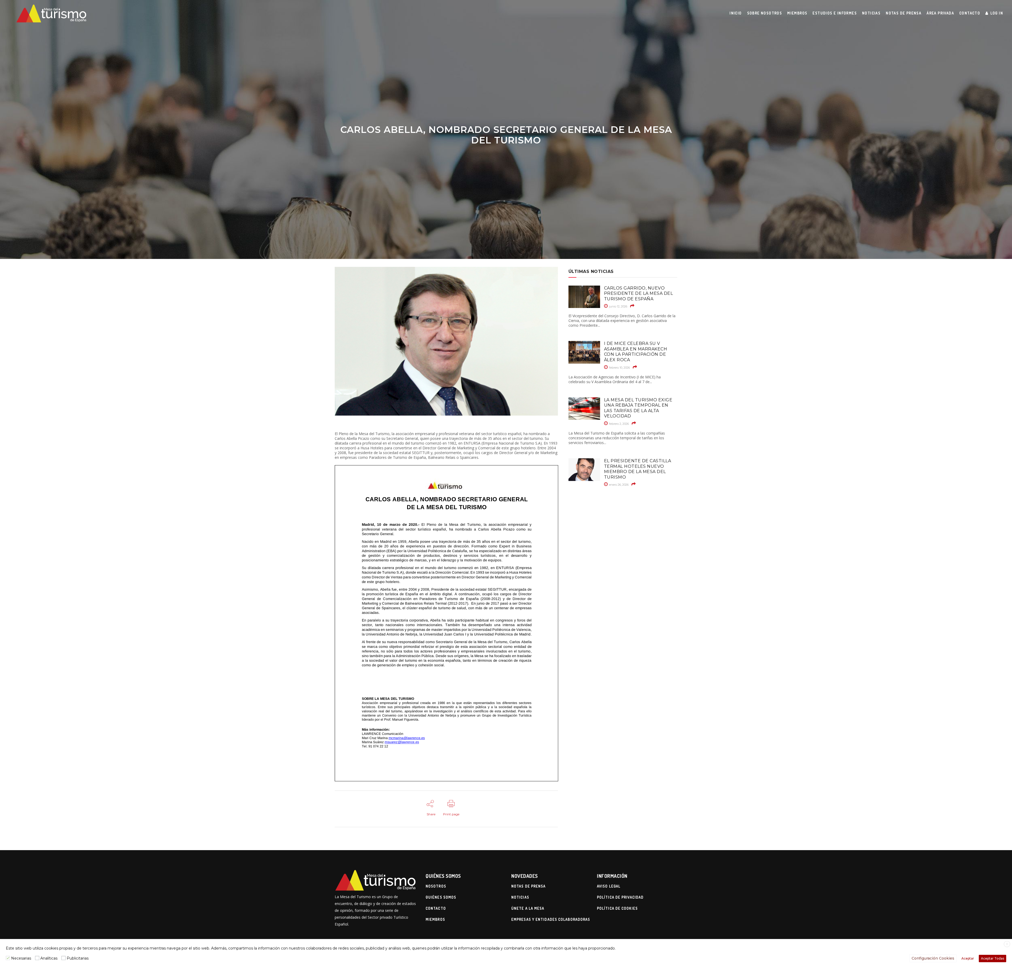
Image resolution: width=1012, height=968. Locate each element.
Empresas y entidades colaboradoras (550, 919)
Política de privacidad (620, 897)
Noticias (520, 897)
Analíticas (48, 958)
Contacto (436, 908)
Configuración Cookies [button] (933, 958)
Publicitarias (78, 958)
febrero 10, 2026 (619, 367)
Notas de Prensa (528, 886)
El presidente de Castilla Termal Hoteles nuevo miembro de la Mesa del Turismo (637, 469)
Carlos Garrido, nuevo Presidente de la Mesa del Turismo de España (638, 293)
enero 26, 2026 (618, 485)
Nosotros (436, 886)
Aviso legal (608, 886)
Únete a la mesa (527, 908)
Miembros (435, 919)
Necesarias (21, 958)
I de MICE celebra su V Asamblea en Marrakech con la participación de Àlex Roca (635, 351)
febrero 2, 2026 (618, 424)
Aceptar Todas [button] (992, 958)
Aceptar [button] (967, 958)
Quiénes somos (441, 897)
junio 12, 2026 (617, 306)
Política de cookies (617, 908)
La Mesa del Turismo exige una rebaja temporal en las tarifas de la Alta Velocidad (638, 408)
